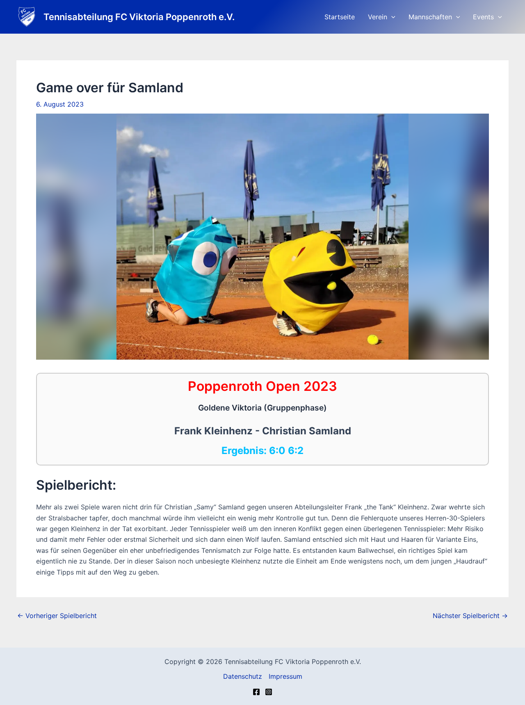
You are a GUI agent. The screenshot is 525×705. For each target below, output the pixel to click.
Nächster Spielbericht (470, 615)
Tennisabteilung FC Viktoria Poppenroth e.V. (139, 16)
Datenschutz (242, 676)
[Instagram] (268, 692)
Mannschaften (430, 17)
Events (483, 17)
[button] (391, 16)
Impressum (285, 676)
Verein (377, 17)
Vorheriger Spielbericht (57, 615)
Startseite (339, 17)
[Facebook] (256, 692)
